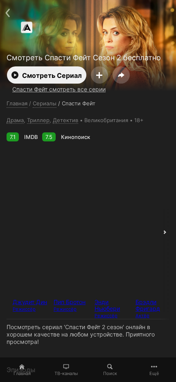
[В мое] (99, 75)
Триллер (38, 120)
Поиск (110, 373)
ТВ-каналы (66, 373)
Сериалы (44, 103)
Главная (22, 373)
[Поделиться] (121, 75)
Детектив (65, 120)
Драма (15, 120)
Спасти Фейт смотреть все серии (59, 89)
